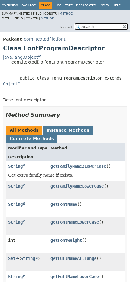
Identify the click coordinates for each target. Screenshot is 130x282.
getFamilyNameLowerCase (77, 186)
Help (117, 5)
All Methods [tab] (24, 130)
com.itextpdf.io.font (44, 39)
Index (104, 5)
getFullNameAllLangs (73, 258)
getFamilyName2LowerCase (78, 166)
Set (11, 258)
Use (58, 5)
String (15, 166)
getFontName (63, 204)
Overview (10, 5)
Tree (69, 5)
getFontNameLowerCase (74, 222)
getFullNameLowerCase (74, 276)
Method (66, 13)
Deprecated (86, 5)
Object (10, 83)
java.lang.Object (20, 57)
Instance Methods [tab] (68, 130)
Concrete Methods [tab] (32, 138)
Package (28, 5)
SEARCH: (66, 26)
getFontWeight (66, 240)
